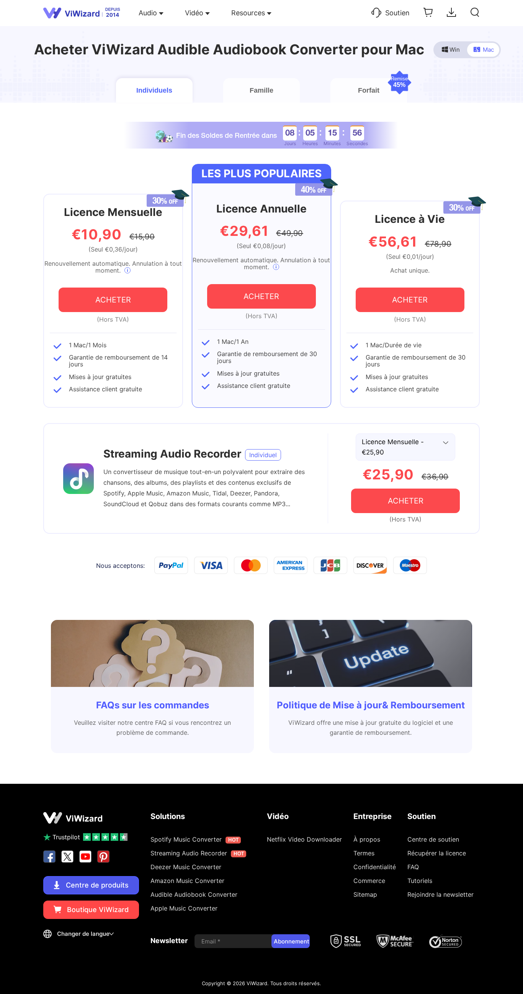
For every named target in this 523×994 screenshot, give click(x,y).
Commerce (369, 880)
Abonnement (291, 941)
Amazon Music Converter (187, 880)
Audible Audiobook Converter (193, 894)
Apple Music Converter (183, 908)
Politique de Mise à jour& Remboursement (371, 705)
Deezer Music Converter (185, 867)
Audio (148, 13)
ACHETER (113, 299)
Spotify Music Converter (194, 839)
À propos (366, 839)
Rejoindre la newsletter (440, 894)
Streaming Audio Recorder (172, 453)
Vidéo (194, 13)
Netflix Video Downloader (304, 839)
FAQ (413, 867)
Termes (363, 853)
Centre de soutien (433, 839)
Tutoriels (419, 880)
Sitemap (365, 894)
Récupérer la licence (436, 853)
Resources (248, 13)
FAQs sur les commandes (152, 705)
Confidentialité (374, 867)
